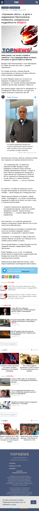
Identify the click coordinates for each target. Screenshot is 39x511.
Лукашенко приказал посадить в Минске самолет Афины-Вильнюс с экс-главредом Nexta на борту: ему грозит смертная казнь (22, 296)
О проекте (12, 463)
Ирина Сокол (22, 10)
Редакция (12, 468)
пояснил (24, 180)
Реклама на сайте (15, 466)
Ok (33, 502)
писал (15, 252)
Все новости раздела (8, 344)
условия (13, 504)
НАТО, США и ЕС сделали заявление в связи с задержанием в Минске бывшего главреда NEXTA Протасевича (22, 288)
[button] (2, 2)
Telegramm (25, 271)
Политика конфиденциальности (19, 472)
